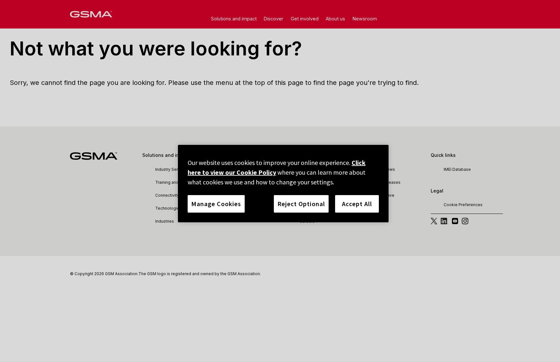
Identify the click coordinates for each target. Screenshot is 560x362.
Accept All (357, 204)
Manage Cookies (216, 204)
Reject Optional (301, 204)
